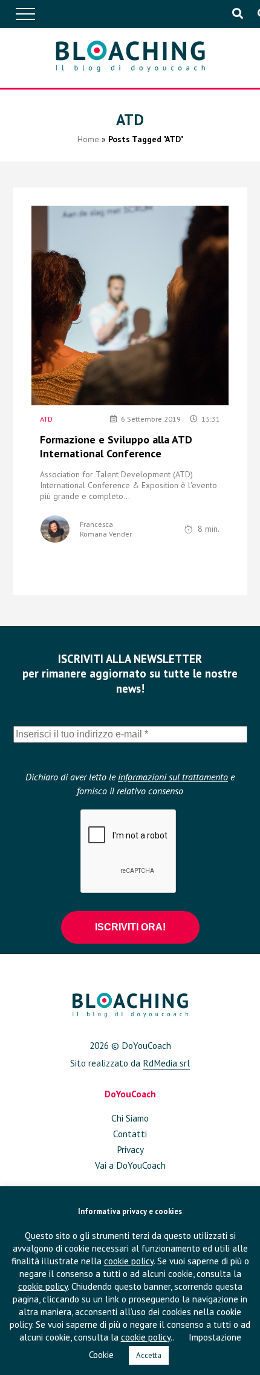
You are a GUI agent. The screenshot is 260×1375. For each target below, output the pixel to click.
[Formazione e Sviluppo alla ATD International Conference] (130, 305)
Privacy (130, 1149)
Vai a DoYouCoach (130, 1165)
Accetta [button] (148, 1355)
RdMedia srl (166, 1063)
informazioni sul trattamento (173, 777)
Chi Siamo (130, 1118)
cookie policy (129, 1261)
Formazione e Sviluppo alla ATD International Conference (116, 446)
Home (88, 139)
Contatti (130, 1134)
